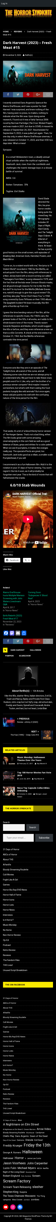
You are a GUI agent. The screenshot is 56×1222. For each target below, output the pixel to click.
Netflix (46, 1168)
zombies (35, 1199)
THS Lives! (8, 965)
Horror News (9, 910)
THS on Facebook (15, 984)
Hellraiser (8, 1158)
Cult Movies (8, 874)
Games (6, 884)
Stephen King (10, 1191)
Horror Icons (8, 900)
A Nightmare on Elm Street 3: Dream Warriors (19, 1129)
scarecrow (25, 656)
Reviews (7, 955)
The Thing (41, 1196)
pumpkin (9, 656)
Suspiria (23, 1192)
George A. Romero (12, 1152)
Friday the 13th (37, 1145)
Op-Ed (6, 940)
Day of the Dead (9, 1140)
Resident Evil (31, 1172)
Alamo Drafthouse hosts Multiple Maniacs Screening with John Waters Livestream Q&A (13, 598)
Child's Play (8, 1136)
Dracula (29, 1140)
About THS (8, 859)
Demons (20, 1140)
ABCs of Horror (10, 854)
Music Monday (10, 925)
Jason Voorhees (14, 1163)
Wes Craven (17, 1199)
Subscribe (44, 837)
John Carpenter (37, 1163)
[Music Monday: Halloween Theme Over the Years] (9, 760)
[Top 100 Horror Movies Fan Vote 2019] (9, 775)
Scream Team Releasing (17, 1187)
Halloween (35, 650)
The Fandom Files (11, 960)
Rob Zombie (26, 1176)
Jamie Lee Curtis (34, 1158)
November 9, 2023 (13, 55)
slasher (37, 1187)
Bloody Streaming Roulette (15, 869)
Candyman (40, 1133)
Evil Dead (38, 1140)
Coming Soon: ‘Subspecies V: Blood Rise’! (37, 595)
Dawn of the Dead (38, 1136)
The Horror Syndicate (18, 808)
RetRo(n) (29, 55)
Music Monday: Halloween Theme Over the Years (31, 758)
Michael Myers (26, 1168)
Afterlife (7, 864)
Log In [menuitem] (4, 3)
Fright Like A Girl (10, 879)
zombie (27, 1200)
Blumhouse (30, 1133)
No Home (7, 930)
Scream (36, 1175)
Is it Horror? (8, 920)
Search (6, 822)
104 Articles (38, 691)
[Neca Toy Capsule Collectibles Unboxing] (9, 791)
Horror (19, 1158)
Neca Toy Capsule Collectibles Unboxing (33, 789)
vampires (7, 1199)
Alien (20, 1120)
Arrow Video (44, 1129)
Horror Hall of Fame (12, 895)
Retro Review (9, 950)
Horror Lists (8, 905)
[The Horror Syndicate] (28, 18)
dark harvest (17, 650)
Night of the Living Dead (13, 1172)
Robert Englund (11, 1175)
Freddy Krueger (13, 1145)
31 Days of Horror (11, 849)
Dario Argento (22, 1136)
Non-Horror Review (12, 935)
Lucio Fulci (9, 1168)
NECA (39, 1168)
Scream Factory (16, 1181)
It (25, 1158)
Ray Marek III (42, 764)
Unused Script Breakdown (15, 970)
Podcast (7, 945)
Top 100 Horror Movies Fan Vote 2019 (34, 774)
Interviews (8, 915)
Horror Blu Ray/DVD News (15, 890)
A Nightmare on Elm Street (21, 1124)
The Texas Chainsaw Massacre (19, 1195)
